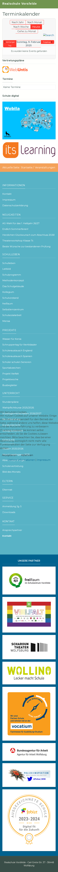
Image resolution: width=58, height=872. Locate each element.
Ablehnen (27, 455)
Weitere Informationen (21, 459)
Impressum (43, 459)
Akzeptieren (9, 455)
